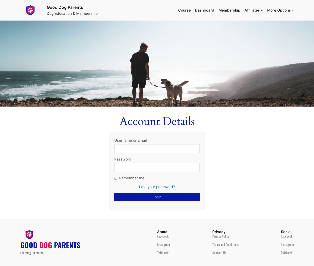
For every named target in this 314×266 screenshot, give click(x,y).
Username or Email (130, 140)
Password (122, 159)
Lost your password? (157, 187)
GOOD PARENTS (50, 245)
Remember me (131, 178)
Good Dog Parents (65, 7)
